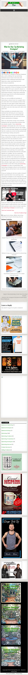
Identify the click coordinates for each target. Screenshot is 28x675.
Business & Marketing (7, 425)
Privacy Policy (19, 673)
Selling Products (5, 450)
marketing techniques (9, 207)
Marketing (4, 433)
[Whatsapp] (11, 72)
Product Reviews (5, 447)
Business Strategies (6, 427)
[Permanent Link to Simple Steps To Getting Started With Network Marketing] (14, 228)
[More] (18, 72)
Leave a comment (22, 51)
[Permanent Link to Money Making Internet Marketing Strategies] (14, 282)
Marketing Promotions (7, 438)
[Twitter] (13, 72)
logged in (10, 307)
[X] (4, 72)
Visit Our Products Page (20, 212)
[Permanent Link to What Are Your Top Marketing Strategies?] (14, 61)
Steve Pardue (6, 51)
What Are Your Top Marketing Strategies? (14, 47)
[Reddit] (6, 72)
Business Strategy (6, 430)
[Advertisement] (14, 26)
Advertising (10, 215)
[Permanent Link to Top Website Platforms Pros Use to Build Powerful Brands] (14, 264)
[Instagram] (14, 72)
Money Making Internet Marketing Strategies (14, 289)
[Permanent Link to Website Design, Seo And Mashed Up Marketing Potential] (14, 246)
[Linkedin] (7, 72)
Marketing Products (6, 436)
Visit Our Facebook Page (7, 210)
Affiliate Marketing (18, 215)
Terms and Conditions (10, 673)
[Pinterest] (9, 72)
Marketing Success (18, 217)
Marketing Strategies (14, 43)
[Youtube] (16, 72)
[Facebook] (2, 72)
